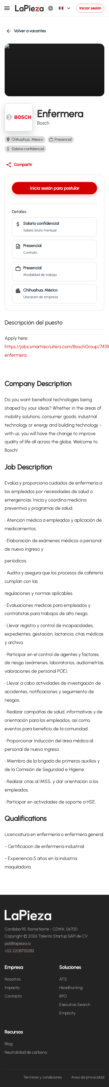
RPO (63, 996)
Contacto (13, 996)
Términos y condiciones (42, 1077)
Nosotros (13, 979)
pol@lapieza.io (18, 943)
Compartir (23, 164)
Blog (8, 1043)
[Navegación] (7, 8)
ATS (63, 979)
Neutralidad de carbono (26, 1052)
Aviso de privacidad (87, 1077)
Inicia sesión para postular (54, 188)
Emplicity (67, 1013)
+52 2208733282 (19, 950)
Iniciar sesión (90, 8)
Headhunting (71, 987)
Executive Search (74, 1004)
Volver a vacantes (30, 30)
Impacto (12, 987)
